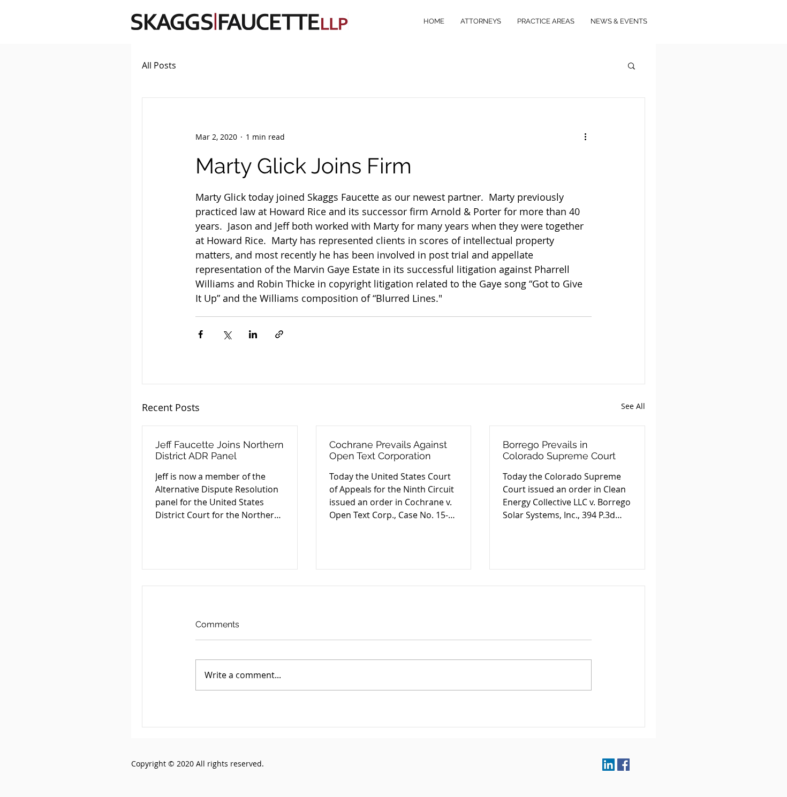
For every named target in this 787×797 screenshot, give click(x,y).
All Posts (159, 65)
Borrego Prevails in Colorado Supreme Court (559, 450)
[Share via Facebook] (200, 334)
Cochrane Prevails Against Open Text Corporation (388, 450)
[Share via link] (279, 334)
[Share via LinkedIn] (253, 334)
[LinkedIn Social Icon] (608, 764)
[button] (631, 65)
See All (633, 406)
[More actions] (585, 136)
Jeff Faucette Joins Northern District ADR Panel (219, 450)
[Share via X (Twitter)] (227, 334)
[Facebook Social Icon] (623, 764)
